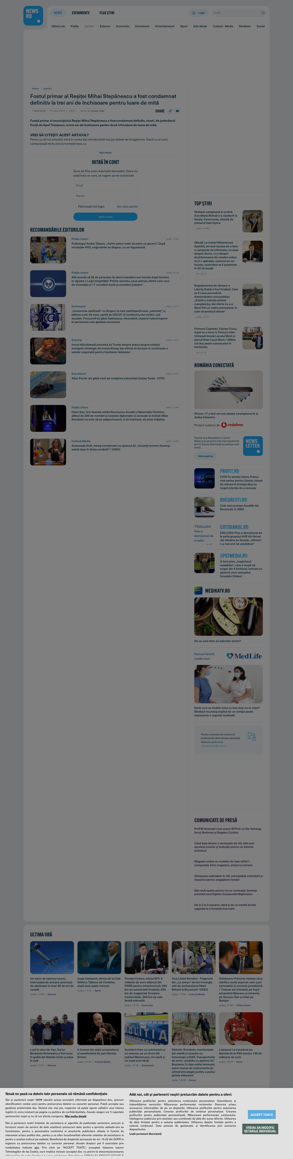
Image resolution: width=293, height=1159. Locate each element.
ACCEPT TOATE (262, 1114)
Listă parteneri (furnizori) (145, 1133)
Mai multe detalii (75, 1116)
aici (36, 1147)
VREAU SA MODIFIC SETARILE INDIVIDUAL (260, 1129)
